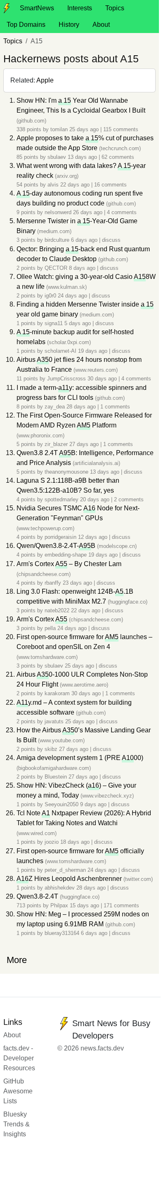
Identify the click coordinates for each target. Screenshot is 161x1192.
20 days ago (95, 499)
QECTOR (56, 268)
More (17, 960)
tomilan (59, 129)
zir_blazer (56, 444)
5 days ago (78, 323)
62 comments (118, 157)
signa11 (54, 323)
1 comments (115, 407)
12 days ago (93, 537)
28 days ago (81, 407)
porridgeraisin (60, 537)
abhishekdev (60, 888)
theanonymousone (66, 472)
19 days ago (93, 351)
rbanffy (53, 583)
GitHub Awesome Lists (18, 1091)
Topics (114, 8)
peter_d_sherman (65, 870)
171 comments (121, 905)
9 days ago (94, 804)
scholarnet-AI (60, 351)
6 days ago (85, 240)
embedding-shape (66, 555)
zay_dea (55, 407)
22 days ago (75, 185)
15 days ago (85, 905)
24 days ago (73, 296)
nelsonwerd (58, 212)
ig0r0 (50, 296)
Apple (45, 80)
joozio (52, 842)
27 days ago (84, 444)
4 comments (122, 212)
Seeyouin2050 (61, 804)
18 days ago (75, 842)
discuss (111, 240)
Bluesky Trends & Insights (16, 1124)
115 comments (120, 129)
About (101, 24)
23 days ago (78, 583)
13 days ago (83, 157)
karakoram (57, 693)
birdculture (57, 240)
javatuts (54, 721)
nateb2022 (57, 610)
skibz (51, 749)
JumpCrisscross (66, 378)
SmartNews (37, 8)
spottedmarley (61, 499)
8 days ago (83, 268)
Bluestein (56, 777)
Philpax (59, 905)
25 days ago (84, 129)
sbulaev (56, 157)
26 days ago (88, 212)
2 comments (129, 499)
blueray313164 (62, 933)
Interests (79, 8)
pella (50, 628)
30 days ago (103, 378)
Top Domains (26, 24)
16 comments (110, 185)
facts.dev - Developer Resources (19, 1058)
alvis (53, 185)
